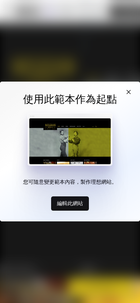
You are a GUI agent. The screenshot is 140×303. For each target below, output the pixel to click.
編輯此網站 (70, 203)
